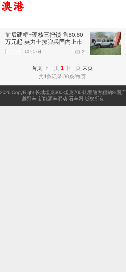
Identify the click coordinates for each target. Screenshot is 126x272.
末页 (87, 68)
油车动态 (53, 21)
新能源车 (86, 21)
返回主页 (21, 21)
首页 (37, 68)
